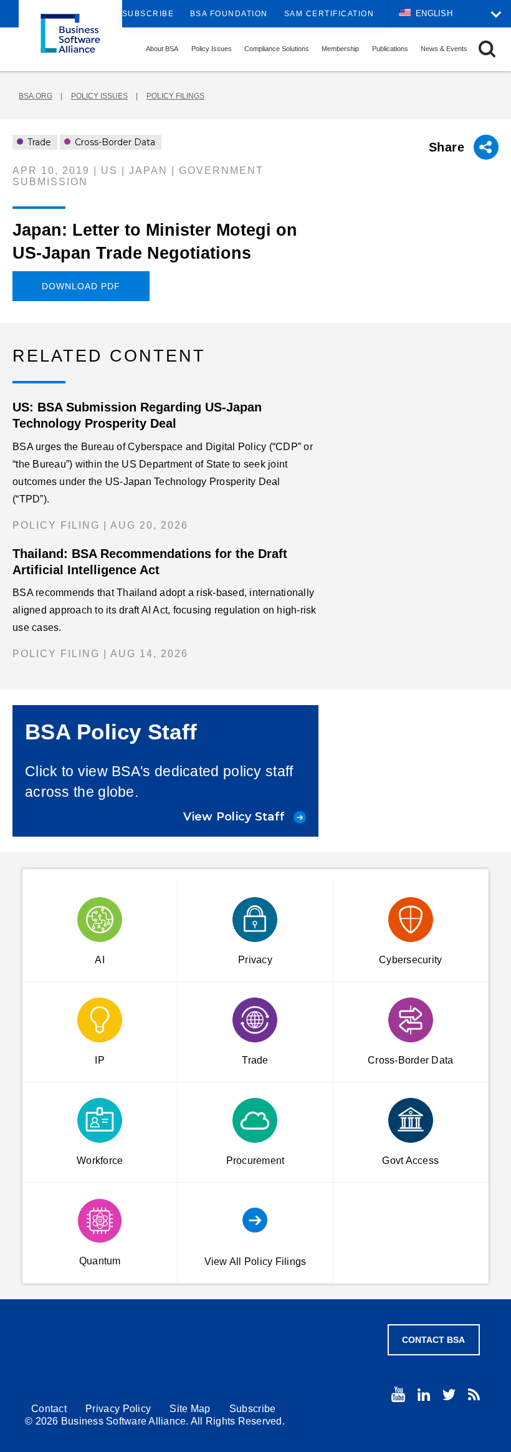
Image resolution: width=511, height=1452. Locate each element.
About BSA (162, 48)
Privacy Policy (118, 1408)
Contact (49, 1408)
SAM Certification (329, 13)
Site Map (190, 1408)
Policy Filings (175, 96)
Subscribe (148, 13)
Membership (340, 48)
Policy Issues (211, 48)
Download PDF (81, 286)
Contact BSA (433, 1340)
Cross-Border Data (113, 142)
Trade (38, 142)
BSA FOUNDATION (229, 13)
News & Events (444, 48)
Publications (390, 48)
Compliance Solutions (276, 48)
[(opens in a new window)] (398, 1394)
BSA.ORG (35, 96)
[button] (487, 49)
